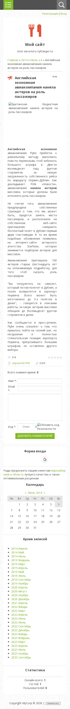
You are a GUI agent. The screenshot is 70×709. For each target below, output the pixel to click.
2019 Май (17, 572)
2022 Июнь (18, 618)
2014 (24, 60)
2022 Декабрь (20, 630)
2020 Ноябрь (19, 595)
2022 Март (18, 611)
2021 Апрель (19, 603)
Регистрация (50, 13)
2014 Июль (18, 556)
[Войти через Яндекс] (38, 459)
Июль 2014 (35, 493)
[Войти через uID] (18, 459)
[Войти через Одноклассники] (52, 459)
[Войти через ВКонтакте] (25, 459)
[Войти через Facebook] (31, 459)
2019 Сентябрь (21, 579)
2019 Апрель (19, 568)
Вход (63, 13)
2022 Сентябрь (21, 626)
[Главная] (35, 36)
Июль (34, 60)
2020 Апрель (19, 587)
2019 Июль (18, 576)
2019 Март (18, 564)
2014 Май (17, 552)
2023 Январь (19, 634)
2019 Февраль (20, 560)
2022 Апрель (19, 614)
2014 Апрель (19, 548)
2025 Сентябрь (21, 657)
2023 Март (18, 642)
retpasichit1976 (21, 363)
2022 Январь (19, 607)
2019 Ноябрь (19, 583)
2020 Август (19, 591)
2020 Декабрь (20, 599)
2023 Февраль (20, 638)
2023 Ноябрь (19, 653)
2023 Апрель (19, 646)
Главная (12, 60)
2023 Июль (18, 649)
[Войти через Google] (45, 459)
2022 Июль (18, 622)
